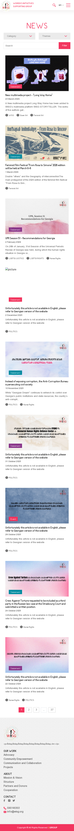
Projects (8, 767)
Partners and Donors (15, 786)
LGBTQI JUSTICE (16, 258)
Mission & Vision (13, 777)
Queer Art (24, 115)
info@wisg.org (15, 811)
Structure (9, 781)
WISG (11, 115)
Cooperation (11, 790)
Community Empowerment (18, 759)
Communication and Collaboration (22, 763)
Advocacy (9, 754)
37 (52, 709)
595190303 (13, 808)
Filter (64, 45)
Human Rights (55, 258)
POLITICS (13, 331)
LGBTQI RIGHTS (37, 258)
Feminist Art (39, 115)
